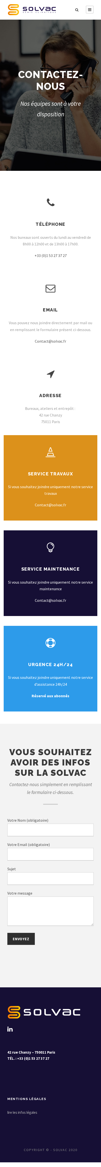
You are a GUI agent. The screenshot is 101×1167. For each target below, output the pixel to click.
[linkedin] (10, 1029)
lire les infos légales (22, 1112)
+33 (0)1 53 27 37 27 (51, 255)
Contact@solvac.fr (50, 341)
